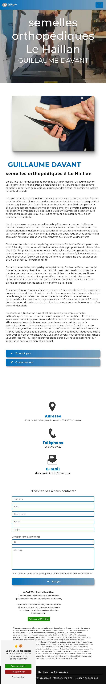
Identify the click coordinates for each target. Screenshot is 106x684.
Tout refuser (18, 671)
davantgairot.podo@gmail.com (53, 473)
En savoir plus (23, 353)
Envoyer (56, 581)
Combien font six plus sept (26, 536)
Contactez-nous (24, 362)
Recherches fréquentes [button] (53, 672)
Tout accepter (18, 666)
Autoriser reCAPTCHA (38, 619)
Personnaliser (18, 677)
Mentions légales (62, 678)
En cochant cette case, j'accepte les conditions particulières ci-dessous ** (53, 573)
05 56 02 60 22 (53, 446)
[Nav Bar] (99, 5)
